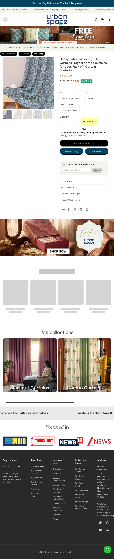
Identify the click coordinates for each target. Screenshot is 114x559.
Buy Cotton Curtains (80, 470)
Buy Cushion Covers (36, 483)
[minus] (62, 123)
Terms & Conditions (57, 509)
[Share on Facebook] (69, 209)
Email (6, 466)
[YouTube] (100, 530)
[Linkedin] (108, 530)
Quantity (64, 117)
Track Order (58, 469)
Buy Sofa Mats (81, 490)
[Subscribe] (19, 466)
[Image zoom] (28, 83)
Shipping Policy (59, 485)
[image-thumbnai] (7, 114)
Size (62, 92)
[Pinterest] (100, 523)
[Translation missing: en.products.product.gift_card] (102, 19)
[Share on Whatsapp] (87, 209)
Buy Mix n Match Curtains (81, 507)
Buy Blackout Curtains (36, 471)
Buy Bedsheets (37, 466)
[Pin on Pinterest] (81, 209)
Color (88, 92)
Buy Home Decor (79, 496)
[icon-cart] (108, 19)
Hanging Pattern (67, 104)
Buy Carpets (36, 489)
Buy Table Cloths (79, 477)
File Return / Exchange (58, 490)
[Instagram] (108, 523)
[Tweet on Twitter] (75, 209)
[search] (96, 19)
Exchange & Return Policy (59, 497)
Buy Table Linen (35, 494)
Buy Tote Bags (81, 501)
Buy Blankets (36, 478)
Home (12, 47)
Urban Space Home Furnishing (60, 552)
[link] (15, 441)
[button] (84, 143)
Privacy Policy (59, 503)
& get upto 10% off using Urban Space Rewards (84, 131)
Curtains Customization (59, 479)
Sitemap (56, 515)
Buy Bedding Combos (80, 484)
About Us (57, 473)
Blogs (55, 519)
